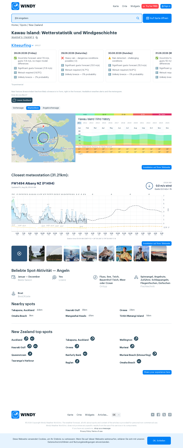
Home (14, 25)
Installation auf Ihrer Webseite (156, 167)
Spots (23, 25)
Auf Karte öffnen (159, 18)
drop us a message (102, 428)
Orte (124, 6)
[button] (36, 37)
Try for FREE (152, 6)
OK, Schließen (159, 441)
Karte (116, 6)
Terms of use (97, 431)
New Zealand (36, 25)
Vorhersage (18, 108)
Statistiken (33, 108)
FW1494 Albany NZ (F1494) (32, 183)
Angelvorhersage (51, 108)
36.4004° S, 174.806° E (22, 38)
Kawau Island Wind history (94, 119)
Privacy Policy (85, 431)
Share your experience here (157, 372)
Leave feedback (24, 100)
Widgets (135, 6)
